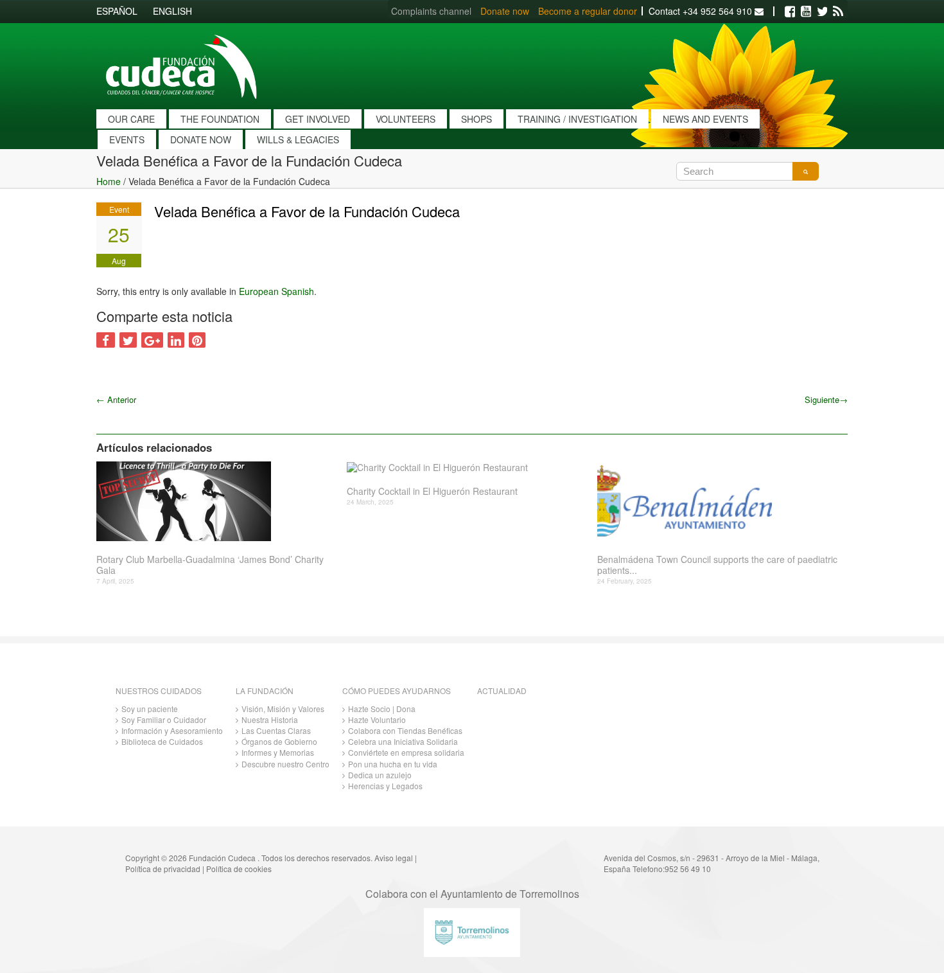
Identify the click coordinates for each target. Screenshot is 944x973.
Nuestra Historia (269, 719)
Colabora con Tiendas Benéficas (405, 730)
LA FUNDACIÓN (264, 690)
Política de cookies (239, 868)
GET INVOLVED (317, 118)
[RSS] (838, 11)
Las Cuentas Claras (276, 730)
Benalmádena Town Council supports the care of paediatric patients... (717, 565)
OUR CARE (131, 118)
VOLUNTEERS (405, 118)
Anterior (116, 399)
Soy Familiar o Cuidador (163, 719)
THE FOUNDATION (219, 118)
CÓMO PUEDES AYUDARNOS (396, 690)
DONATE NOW (200, 139)
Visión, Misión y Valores (282, 708)
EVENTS (126, 139)
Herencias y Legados (385, 785)
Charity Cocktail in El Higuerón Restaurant (432, 491)
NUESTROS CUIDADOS (159, 690)
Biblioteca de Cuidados (162, 741)
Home (108, 181)
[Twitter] (822, 11)
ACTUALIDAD (502, 690)
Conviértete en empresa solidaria (406, 752)
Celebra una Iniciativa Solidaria (403, 741)
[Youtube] (806, 11)
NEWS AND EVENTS (705, 118)
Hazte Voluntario (377, 719)
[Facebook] (790, 11)
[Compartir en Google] (152, 340)
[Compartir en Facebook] (106, 340)
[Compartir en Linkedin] (176, 340)
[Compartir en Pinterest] (197, 340)
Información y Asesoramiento (172, 730)
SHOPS (476, 118)
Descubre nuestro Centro (285, 763)
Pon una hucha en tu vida (392, 763)
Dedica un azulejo (380, 774)
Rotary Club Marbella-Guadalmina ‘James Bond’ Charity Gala (210, 565)
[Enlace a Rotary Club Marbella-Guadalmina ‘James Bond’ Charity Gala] (216, 501)
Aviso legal (393, 857)
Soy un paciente (149, 708)
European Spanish (276, 291)
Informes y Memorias (277, 752)
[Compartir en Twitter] (128, 340)
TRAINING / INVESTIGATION (577, 118)
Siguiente (826, 399)
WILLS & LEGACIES (298, 139)
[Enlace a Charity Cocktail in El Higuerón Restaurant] (467, 467)
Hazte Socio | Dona (381, 708)
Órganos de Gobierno (279, 741)
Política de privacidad (162, 868)
